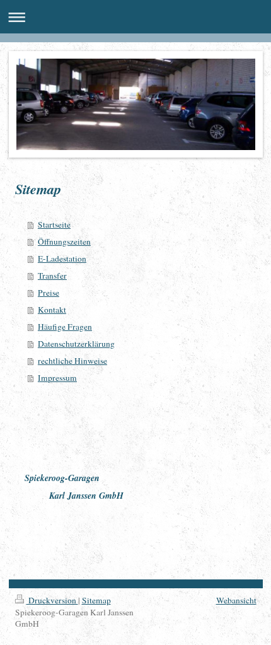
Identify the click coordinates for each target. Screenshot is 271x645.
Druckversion (52, 600)
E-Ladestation (62, 258)
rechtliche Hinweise (72, 360)
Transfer (52, 275)
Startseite (54, 224)
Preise (48, 292)
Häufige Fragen (65, 326)
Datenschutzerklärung (76, 343)
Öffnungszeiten (64, 241)
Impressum (57, 377)
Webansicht (236, 600)
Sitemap (96, 600)
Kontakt (52, 309)
